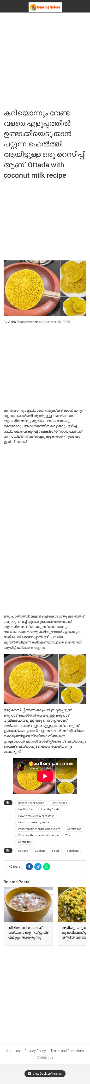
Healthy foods (50, 809)
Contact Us (45, 1057)
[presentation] (78, 918)
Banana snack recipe (31, 803)
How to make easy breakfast (36, 816)
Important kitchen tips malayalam (39, 829)
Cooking (40, 850)
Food (55, 850)
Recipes (23, 850)
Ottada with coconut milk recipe (38, 835)
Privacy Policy (35, 1051)
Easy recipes (59, 803)
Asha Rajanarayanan (23, 322)
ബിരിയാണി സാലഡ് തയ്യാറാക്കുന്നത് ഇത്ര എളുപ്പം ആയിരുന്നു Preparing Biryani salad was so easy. (27, 937)
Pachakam (72, 850)
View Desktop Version (47, 1073)
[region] (45, 218)
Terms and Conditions (67, 1051)
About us (13, 1051)
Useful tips (25, 842)
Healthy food (26, 809)
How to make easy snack (33, 822)
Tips (68, 835)
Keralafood (74, 829)
